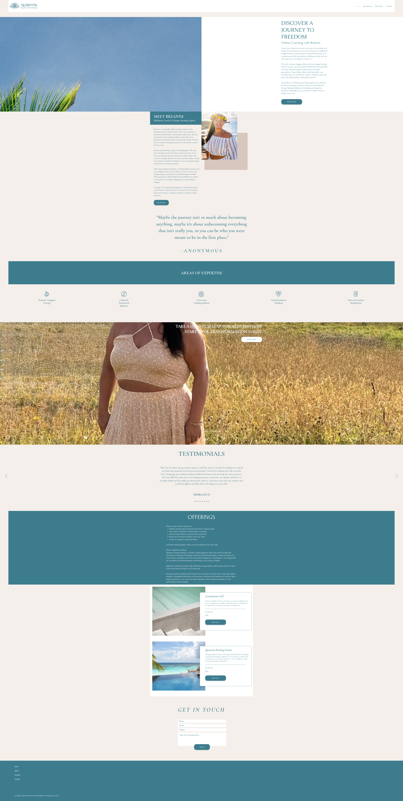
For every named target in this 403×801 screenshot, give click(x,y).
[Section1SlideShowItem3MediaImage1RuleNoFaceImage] (202, 501)
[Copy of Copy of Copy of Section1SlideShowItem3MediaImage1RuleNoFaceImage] (196, 501)
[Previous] (6, 476)
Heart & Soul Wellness (29, 8)
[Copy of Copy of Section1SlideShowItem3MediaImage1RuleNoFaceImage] (208, 501)
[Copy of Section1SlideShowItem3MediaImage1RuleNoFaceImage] (204, 501)
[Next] (397, 476)
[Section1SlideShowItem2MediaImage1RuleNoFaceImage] (200, 501)
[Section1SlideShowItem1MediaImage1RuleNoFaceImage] (194, 501)
